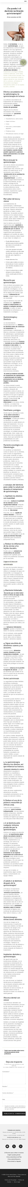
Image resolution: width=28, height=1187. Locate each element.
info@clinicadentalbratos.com (14, 1137)
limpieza (21, 341)
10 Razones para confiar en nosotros (14, 1152)
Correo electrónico (8, 1093)
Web (3, 1099)
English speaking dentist (14, 1154)
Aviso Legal (17, 1182)
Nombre (5, 1086)
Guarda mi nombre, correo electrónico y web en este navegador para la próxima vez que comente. (15, 1107)
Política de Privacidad (10, 1180)
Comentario (6, 1071)
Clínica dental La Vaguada (14, 1161)
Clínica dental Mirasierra (14, 1159)
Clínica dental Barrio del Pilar (14, 1157)
